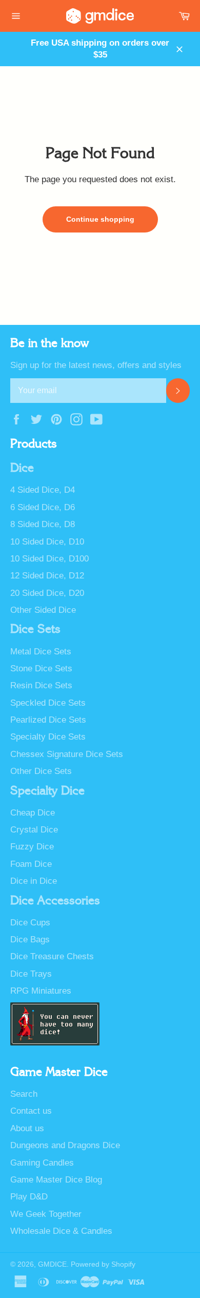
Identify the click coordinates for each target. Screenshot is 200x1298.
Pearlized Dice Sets (48, 720)
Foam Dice (31, 864)
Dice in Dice (33, 881)
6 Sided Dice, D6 (42, 507)
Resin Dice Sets (41, 685)
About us (27, 1128)
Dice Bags (30, 939)
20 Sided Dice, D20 (47, 593)
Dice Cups (30, 922)
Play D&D (29, 1197)
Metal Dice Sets (40, 651)
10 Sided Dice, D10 (47, 542)
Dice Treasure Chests (52, 956)
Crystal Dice (34, 830)
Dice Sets (35, 629)
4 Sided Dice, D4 (42, 490)
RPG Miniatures (40, 991)
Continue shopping (100, 219)
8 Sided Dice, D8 (42, 524)
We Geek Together (46, 1214)
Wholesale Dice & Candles (61, 1231)
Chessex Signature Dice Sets (66, 754)
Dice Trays (31, 974)
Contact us (31, 1111)
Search (23, 1094)
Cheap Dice (32, 813)
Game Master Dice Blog (56, 1180)
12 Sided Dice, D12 (47, 575)
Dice (22, 468)
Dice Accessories (55, 901)
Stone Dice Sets (41, 668)
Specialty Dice (47, 791)
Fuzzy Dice (32, 846)
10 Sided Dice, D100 (49, 559)
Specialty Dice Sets (48, 737)
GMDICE (52, 1264)
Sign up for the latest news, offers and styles (96, 365)
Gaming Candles (42, 1163)
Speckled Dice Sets (48, 703)
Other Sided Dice (43, 610)
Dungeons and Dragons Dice (65, 1145)
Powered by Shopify (103, 1264)
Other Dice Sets (41, 771)
